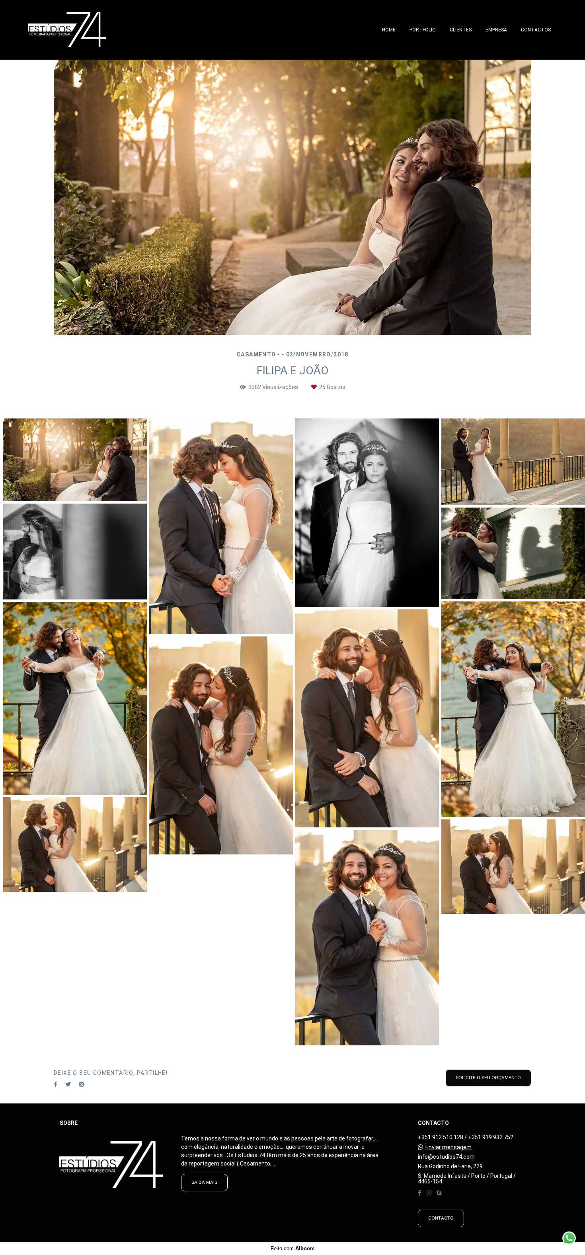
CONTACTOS (536, 30)
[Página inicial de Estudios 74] (81, 30)
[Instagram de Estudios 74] (429, 1193)
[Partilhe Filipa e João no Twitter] (68, 1084)
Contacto (441, 1218)
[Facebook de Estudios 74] (419, 1193)
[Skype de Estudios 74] (439, 1193)
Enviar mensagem (448, 1147)
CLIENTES (461, 30)
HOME (389, 30)
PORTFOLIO (423, 30)
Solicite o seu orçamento (488, 1077)
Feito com (293, 1248)
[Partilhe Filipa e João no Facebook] (55, 1084)
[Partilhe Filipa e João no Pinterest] (81, 1084)
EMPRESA (496, 30)
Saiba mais (204, 1182)
